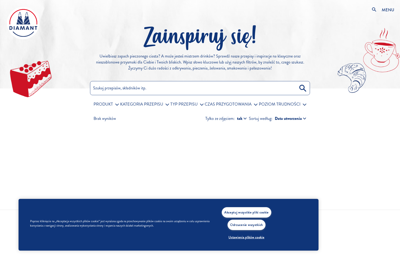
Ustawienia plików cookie (246, 237)
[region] (169, 225)
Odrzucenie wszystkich (246, 224)
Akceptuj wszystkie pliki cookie (246, 212)
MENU (388, 10)
